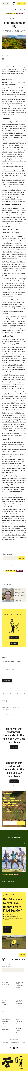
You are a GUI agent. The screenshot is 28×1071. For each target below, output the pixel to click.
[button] (22, 9)
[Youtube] (17, 1048)
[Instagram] (14, 1048)
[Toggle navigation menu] (3, 3)
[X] (11, 1048)
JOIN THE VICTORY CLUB (10, 229)
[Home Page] (14, 3)
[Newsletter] (7, 3)
